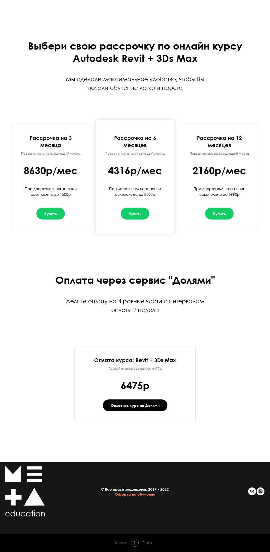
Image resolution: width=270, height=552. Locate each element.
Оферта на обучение (135, 494)
